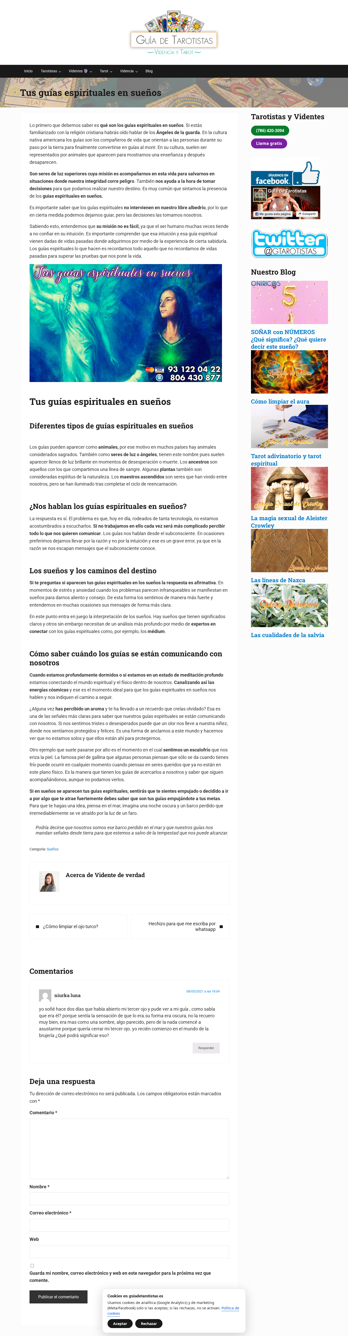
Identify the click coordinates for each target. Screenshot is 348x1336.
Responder (206, 1048)
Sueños (53, 849)
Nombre (40, 1186)
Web (34, 1239)
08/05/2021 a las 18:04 (203, 991)
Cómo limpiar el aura (280, 401)
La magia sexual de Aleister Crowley (289, 521)
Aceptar (120, 1323)
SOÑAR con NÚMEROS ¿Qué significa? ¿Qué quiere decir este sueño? (288, 339)
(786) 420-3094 (270, 130)
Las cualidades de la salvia (288, 635)
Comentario (43, 1112)
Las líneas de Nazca (278, 580)
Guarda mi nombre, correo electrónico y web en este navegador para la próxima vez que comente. (120, 1276)
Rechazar (149, 1323)
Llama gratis (269, 143)
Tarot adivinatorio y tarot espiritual (286, 459)
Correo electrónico (50, 1213)
